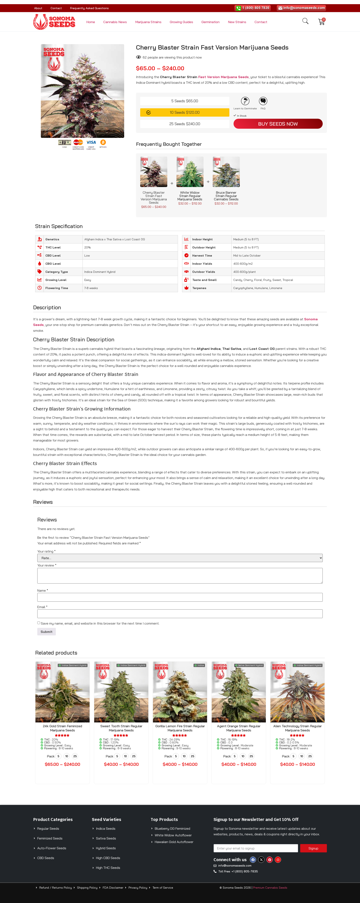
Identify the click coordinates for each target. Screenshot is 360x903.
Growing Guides (181, 22)
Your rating (46, 551)
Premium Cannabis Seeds (270, 887)
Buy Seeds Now (278, 124)
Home (90, 22)
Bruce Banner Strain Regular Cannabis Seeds (226, 195)
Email (42, 607)
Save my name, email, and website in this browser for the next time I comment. (100, 623)
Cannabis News (115, 22)
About (38, 8)
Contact (56, 8)
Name (42, 590)
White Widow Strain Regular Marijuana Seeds (190, 195)
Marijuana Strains (148, 22)
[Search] (305, 21)
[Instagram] (278, 860)
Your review (46, 565)
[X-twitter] (261, 860)
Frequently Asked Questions (89, 8)
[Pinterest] (269, 860)
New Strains (237, 22)
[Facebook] (253, 860)
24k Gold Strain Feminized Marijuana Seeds (62, 728)
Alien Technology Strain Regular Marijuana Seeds (297, 728)
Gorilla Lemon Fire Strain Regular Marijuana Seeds (180, 728)
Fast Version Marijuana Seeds (223, 77)
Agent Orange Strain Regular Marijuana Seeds (238, 728)
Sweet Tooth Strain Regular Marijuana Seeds (121, 728)
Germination (210, 22)
